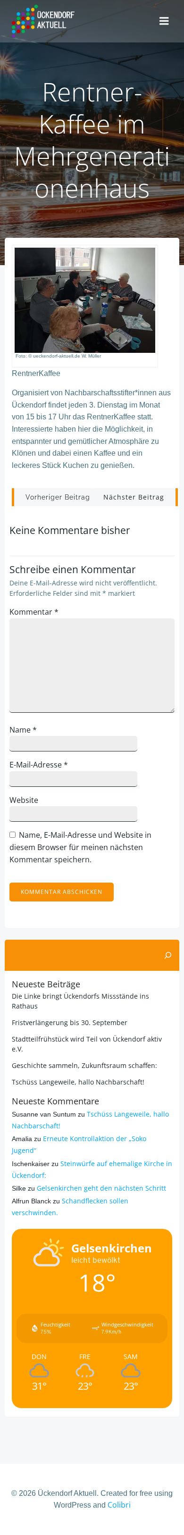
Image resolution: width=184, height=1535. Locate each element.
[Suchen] (168, 955)
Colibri (119, 1505)
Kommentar (34, 612)
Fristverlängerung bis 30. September (69, 1022)
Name (23, 730)
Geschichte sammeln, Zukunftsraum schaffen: (84, 1065)
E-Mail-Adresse (38, 764)
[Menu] (164, 21)
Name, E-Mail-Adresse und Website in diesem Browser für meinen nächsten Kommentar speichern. (80, 847)
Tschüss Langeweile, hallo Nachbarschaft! (78, 1081)
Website (23, 800)
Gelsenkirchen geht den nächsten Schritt (101, 1188)
